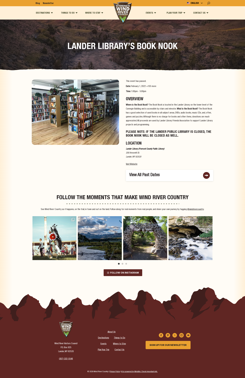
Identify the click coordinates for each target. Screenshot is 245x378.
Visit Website (131, 164)
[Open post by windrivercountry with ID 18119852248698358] (100, 238)
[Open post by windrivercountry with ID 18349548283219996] (191, 238)
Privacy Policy (115, 372)
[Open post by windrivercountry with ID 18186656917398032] (145, 238)
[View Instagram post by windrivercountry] (73, 256)
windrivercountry (54, 219)
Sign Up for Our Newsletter (168, 345)
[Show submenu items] (52, 12)
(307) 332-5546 (66, 359)
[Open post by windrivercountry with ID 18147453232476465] (54, 238)
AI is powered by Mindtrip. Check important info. (139, 372)
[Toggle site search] (208, 3)
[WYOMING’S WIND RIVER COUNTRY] (122, 13)
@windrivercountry (195, 209)
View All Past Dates (144, 175)
